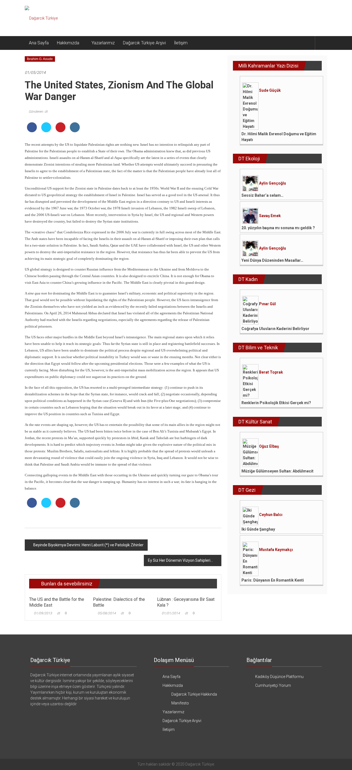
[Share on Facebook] (32, 130)
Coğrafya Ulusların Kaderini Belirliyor (275, 328)
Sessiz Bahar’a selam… (262, 195)
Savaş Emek (270, 216)
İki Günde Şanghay (258, 529)
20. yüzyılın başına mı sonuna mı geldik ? (278, 228)
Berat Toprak (271, 372)
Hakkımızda (68, 42)
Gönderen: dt (38, 112)
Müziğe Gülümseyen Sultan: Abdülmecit (277, 471)
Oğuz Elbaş (269, 446)
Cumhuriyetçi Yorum (273, 685)
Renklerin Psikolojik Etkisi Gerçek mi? (276, 403)
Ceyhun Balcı (270, 514)
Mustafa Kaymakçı (276, 549)
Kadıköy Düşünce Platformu (279, 676)
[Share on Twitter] (46, 130)
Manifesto (180, 703)
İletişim (181, 42)
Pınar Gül (267, 304)
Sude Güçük (270, 90)
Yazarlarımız (103, 42)
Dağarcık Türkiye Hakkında (194, 694)
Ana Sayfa (39, 42)
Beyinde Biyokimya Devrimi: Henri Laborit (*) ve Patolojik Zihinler (88, 545)
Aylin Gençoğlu (272, 183)
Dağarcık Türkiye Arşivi (144, 42)
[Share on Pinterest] (60, 130)
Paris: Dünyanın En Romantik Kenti (272, 580)
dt (58, 613)
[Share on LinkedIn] (75, 130)
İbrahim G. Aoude (40, 59)
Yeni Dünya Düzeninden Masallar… (272, 260)
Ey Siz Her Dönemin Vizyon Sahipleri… (180, 560)
